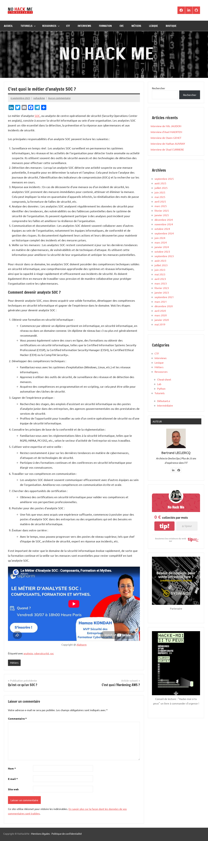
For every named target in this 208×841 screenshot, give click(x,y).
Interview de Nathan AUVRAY (168, 143)
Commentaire (17, 718)
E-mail (13, 779)
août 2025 (160, 183)
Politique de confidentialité (67, 833)
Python (161, 388)
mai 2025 (160, 196)
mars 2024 (161, 242)
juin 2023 (160, 269)
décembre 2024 (164, 219)
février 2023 (162, 287)
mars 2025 (161, 206)
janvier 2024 (162, 247)
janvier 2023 (162, 292)
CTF (68, 26)
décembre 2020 (164, 306)
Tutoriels (26, 26)
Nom (12, 768)
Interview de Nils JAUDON (166, 126)
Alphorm (82, 644)
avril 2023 (160, 278)
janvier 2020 (162, 319)
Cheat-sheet (164, 379)
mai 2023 (160, 274)
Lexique (153, 26)
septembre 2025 (164, 178)
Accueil (8, 26)
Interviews (84, 26)
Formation (105, 26)
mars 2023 (161, 283)
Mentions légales (40, 833)
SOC (37, 115)
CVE (122, 26)
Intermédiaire (165, 405)
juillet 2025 (161, 187)
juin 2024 (160, 237)
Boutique (171, 26)
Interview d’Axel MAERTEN (166, 131)
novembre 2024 (164, 224)
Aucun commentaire (59, 97)
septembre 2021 (164, 297)
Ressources (49, 26)
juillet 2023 (161, 265)
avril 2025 (160, 201)
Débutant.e (163, 400)
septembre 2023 (164, 256)
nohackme (39, 97)
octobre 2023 (162, 251)
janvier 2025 (162, 215)
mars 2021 (161, 301)
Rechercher (158, 88)
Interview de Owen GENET (166, 137)
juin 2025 (160, 192)
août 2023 (160, 260)
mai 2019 (160, 324)
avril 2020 (160, 310)
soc (52, 653)
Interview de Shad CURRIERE (167, 149)
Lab (159, 384)
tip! (164, 526)
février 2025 (162, 210)
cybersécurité (41, 653)
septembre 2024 (164, 233)
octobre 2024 (162, 228)
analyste (28, 653)
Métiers (136, 26)
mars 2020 (161, 315)
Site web (13, 789)
